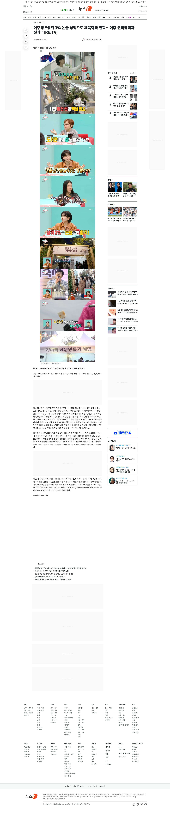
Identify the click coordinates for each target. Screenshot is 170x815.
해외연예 (80, 756)
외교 (92, 705)
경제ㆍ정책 (54, 708)
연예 (35, 22)
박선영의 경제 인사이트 (123, 445)
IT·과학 (40, 744)
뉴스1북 (134, 759)
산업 (133, 705)
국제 (65, 705)
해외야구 (94, 749)
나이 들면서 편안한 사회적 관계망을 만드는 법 (125, 471)
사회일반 (39, 730)
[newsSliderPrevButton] (130, 73)
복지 (38, 715)
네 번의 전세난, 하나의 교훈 (126, 448)
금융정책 (121, 710)
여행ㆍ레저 (67, 764)
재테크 (120, 722)
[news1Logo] (31, 796)
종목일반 (94, 764)
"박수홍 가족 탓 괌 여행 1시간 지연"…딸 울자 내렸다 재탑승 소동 (120, 88)
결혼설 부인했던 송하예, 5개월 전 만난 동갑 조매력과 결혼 (54, 574)
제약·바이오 (54, 749)
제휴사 (121, 744)
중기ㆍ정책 (135, 718)
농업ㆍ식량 (54, 720)
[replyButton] (26, 36)
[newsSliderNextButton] (135, 73)
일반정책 (26, 749)
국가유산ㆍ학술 (68, 754)
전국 (79, 705)
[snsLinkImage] (134, 804)
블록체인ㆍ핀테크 (124, 725)
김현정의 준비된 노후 (122, 467)
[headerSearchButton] (31, 6)
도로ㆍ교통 (67, 769)
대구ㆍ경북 (81, 730)
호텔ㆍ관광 (135, 730)
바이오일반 (54, 754)
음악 (79, 754)
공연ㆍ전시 (67, 747)
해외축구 (94, 754)
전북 (79, 725)
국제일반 (66, 735)
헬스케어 (53, 752)
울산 (79, 735)
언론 (65, 759)
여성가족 (39, 727)
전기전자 (134, 713)
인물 (38, 725)
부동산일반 (27, 747)
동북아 (66, 708)
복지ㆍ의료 (54, 747)
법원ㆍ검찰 (40, 710)
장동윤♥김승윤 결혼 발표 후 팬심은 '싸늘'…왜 (50, 577)
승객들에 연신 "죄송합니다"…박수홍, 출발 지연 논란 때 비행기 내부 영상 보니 (60, 568)
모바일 (39, 752)
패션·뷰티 (135, 725)
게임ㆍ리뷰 (40, 759)
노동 (38, 718)
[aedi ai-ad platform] (51, 52)
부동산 (26, 744)
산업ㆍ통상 (54, 713)
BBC (120, 747)
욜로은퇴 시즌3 (120, 456)
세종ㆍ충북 (81, 720)
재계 (133, 710)
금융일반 (121, 708)
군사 (106, 710)
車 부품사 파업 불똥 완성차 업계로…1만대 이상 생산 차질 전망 (110, 2)
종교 (65, 752)
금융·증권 (122, 705)
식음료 (134, 727)
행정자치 (80, 708)
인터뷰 (80, 759)
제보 (145, 6)
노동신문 (105, 10)
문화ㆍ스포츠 (109, 718)
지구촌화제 (67, 732)
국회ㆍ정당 (27, 710)
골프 (92, 761)
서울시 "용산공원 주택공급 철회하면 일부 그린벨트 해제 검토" (30, 2)
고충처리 (102, 786)
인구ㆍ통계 (54, 715)
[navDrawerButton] (24, 6)
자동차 (134, 715)
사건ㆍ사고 (40, 708)
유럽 (65, 715)
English (98, 10)
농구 (92, 759)
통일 (92, 710)
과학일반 (39, 761)
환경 (38, 720)
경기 (79, 713)
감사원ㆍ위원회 (28, 713)
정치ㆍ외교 (108, 708)
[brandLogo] (85, 8)
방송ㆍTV (81, 749)
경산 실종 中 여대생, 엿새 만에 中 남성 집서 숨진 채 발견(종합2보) (121, 115)
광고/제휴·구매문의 (79, 786)
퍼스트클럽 (135, 761)
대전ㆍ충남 (81, 722)
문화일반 (66, 756)
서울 (79, 710)
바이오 (53, 744)
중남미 (66, 720)
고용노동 (53, 718)
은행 (120, 713)
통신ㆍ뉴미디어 (41, 749)
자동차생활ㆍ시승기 (70, 773)
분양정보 (26, 752)
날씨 (38, 722)
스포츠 (110, 204)
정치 (25, 705)
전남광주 (80, 727)
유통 (133, 720)
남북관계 (107, 720)
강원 (79, 718)
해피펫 (71, 10)
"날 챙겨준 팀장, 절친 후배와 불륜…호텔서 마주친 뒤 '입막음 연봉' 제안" (126, 303)
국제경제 (66, 722)
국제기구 (66, 727)
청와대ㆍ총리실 (28, 708)
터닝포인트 (135, 756)
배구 (92, 756)
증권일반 (121, 718)
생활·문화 (67, 744)
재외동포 (94, 713)
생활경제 (134, 722)
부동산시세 (27, 754)
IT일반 (39, 754)
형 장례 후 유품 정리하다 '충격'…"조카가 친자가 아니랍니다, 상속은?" (127, 294)
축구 (92, 752)
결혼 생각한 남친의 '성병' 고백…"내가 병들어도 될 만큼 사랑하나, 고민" (127, 312)
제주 (79, 737)
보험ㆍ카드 (122, 715)
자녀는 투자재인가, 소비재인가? (125, 460)
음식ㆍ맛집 (67, 776)
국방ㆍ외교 (94, 708)
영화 (79, 752)
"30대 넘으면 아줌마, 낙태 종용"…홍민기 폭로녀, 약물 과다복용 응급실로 (127, 330)
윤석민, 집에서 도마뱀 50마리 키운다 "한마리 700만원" (53, 580)
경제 (52, 705)
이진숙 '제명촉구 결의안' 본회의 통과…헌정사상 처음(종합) (70, 2)
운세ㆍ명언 (67, 766)
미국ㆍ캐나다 (68, 710)
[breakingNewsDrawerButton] (28, 6)
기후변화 (66, 725)
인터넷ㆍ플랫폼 (41, 747)
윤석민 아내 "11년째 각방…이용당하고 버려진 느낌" (52, 571)
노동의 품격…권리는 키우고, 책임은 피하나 (125, 482)
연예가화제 (81, 747)
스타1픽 (134, 752)
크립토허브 (64, 10)
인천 (79, 715)
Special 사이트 (137, 744)
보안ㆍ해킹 (40, 756)
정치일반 (26, 715)
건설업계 (26, 756)
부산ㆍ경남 (81, 732)
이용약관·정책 (92, 786)
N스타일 (80, 761)
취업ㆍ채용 (135, 732)
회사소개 (67, 786)
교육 (38, 713)
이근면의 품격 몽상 (121, 478)
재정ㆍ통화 (54, 710)
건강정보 (66, 761)
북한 (106, 705)
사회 (38, 705)
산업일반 (134, 708)
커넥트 (141, 6)
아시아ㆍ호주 (68, 713)
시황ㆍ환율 (122, 720)
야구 (92, 747)
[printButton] (26, 47)
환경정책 (53, 722)
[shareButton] (26, 30)
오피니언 (111, 440)
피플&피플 (67, 730)
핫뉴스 (110, 288)
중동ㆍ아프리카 (68, 718)
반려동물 (66, 771)
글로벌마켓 (122, 749)
